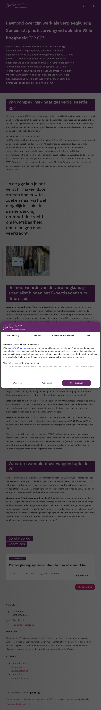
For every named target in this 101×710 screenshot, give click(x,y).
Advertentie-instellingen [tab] (63, 335)
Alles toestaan (76, 383)
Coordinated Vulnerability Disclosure (21, 704)
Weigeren (17, 383)
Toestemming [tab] (13, 335)
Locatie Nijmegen (19, 671)
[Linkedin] (35, 693)
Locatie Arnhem (18, 663)
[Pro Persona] (16, 8)
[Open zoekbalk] (83, 6)
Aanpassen (47, 383)
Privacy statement (14, 699)
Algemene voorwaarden (34, 699)
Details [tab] (37, 335)
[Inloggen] (93, 6)
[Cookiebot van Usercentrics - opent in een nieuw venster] (80, 327)
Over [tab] (88, 335)
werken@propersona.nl (24, 625)
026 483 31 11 (19, 620)
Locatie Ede (16, 667)
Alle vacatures (85, 587)
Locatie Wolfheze (19, 678)
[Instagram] (39, 693)
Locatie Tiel (16, 674)
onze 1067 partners (18, 348)
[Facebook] (31, 693)
